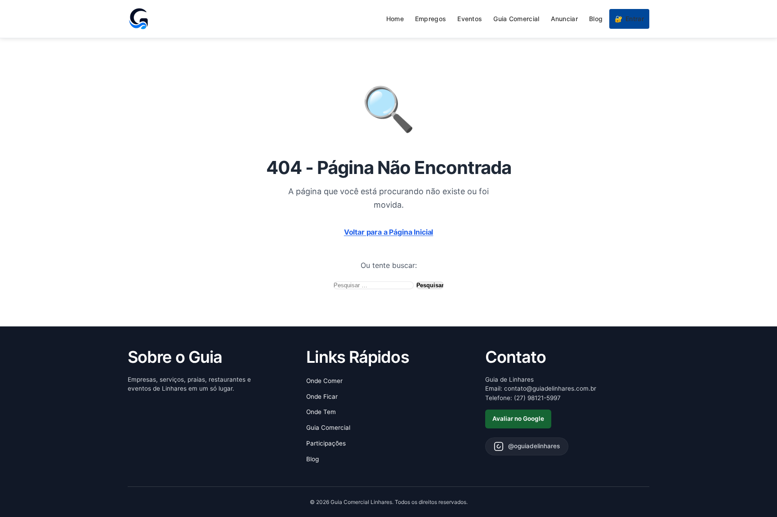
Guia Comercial (516, 18)
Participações (326, 443)
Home (395, 18)
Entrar (629, 18)
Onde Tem (321, 411)
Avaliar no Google (518, 418)
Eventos (469, 18)
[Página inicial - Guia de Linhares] (138, 19)
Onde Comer (324, 380)
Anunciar (564, 18)
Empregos (430, 18)
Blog (596, 18)
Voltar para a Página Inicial (388, 231)
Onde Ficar (322, 396)
